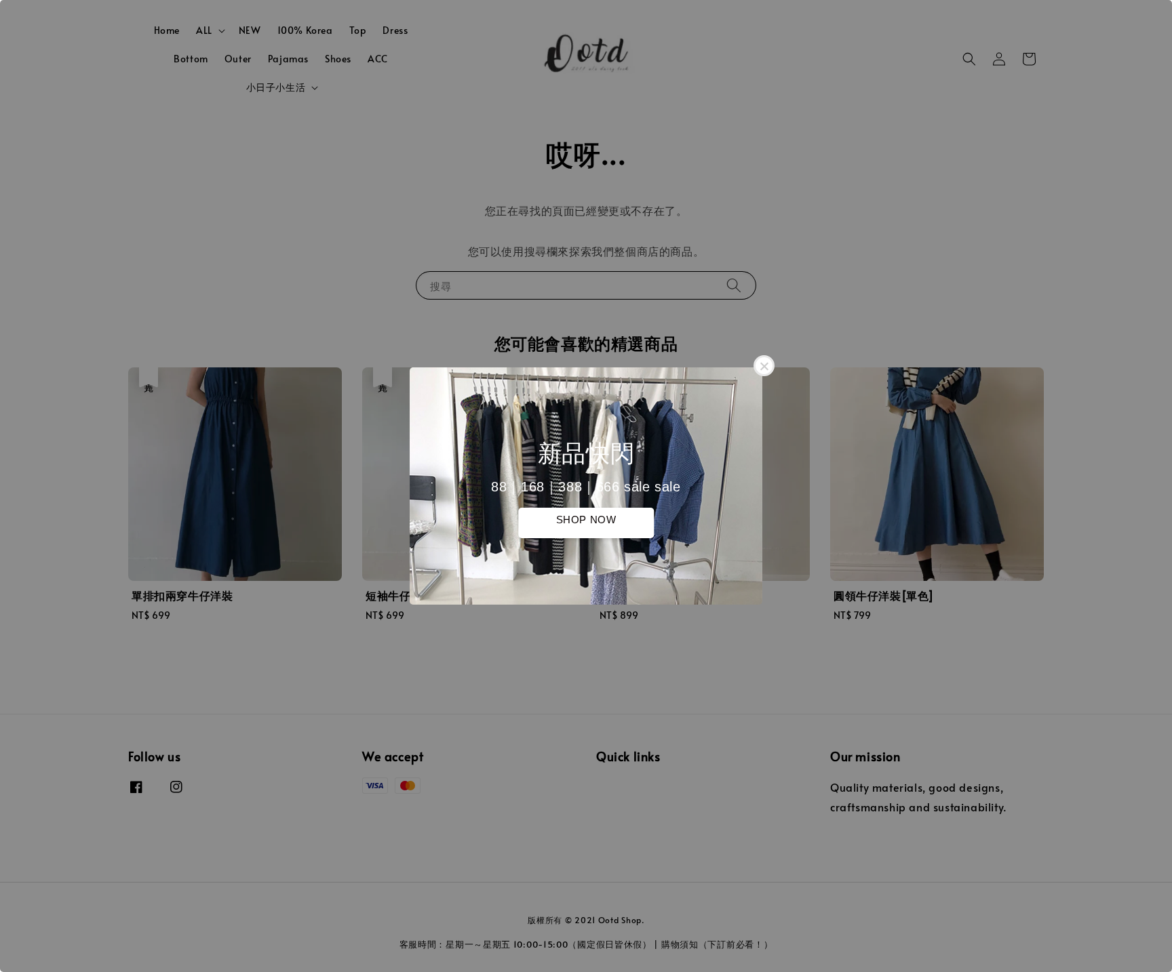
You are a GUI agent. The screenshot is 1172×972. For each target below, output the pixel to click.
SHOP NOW (586, 519)
